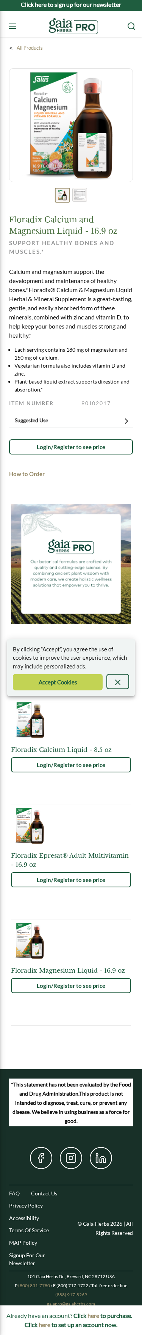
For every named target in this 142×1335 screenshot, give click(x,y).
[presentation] (117, 681)
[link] (71, 446)
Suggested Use (31, 420)
